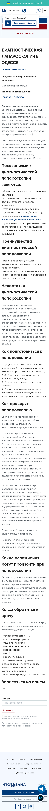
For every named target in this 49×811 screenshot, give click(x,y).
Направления (36, 759)
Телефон (6, 698)
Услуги (22, 759)
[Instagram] (24, 806)
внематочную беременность (18, 219)
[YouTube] (30, 806)
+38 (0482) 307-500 (13, 97)
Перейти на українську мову (26, 3)
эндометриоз (28, 216)
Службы (10, 759)
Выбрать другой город (24, 23)
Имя (3, 688)
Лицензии (42, 785)
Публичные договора (24, 773)
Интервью (37, 768)
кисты (38, 219)
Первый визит (13, 764)
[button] (15, 10)
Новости (11, 768)
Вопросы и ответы (33, 764)
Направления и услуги (13, 69)
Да (8, 23)
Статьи (23, 768)
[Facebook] (18, 806)
